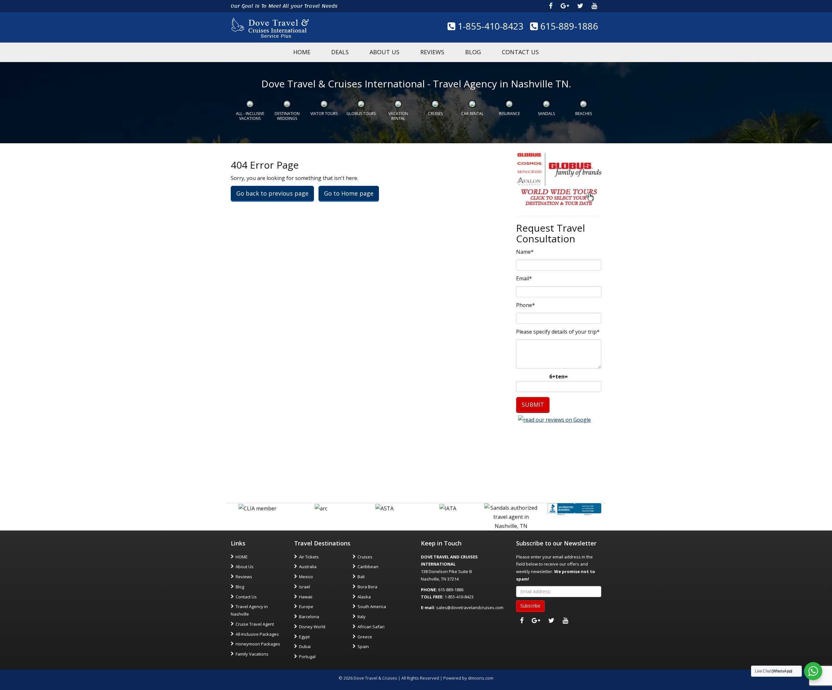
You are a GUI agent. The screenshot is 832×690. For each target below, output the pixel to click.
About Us (384, 52)
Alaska (364, 597)
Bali (361, 577)
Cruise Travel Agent (255, 624)
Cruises (435, 113)
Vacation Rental (398, 116)
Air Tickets (309, 557)
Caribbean (368, 566)
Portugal (307, 656)
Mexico (306, 577)
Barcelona (309, 617)
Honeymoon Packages (258, 644)
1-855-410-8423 (489, 26)
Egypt (304, 637)
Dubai (305, 646)
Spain (363, 646)
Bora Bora (367, 587)
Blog (473, 52)
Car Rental (472, 113)
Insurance (509, 113)
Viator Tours (324, 113)
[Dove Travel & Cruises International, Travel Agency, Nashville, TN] (574, 508)
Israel (304, 587)
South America (372, 606)
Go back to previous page (272, 193)
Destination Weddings (287, 116)
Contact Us (520, 52)
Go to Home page (348, 193)
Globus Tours (361, 113)
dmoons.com (480, 678)
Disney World (312, 627)
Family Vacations (252, 654)
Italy (362, 617)
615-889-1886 (568, 26)
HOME (301, 52)
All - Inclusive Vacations (250, 116)
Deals (340, 52)
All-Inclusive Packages (257, 634)
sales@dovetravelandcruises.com (469, 607)
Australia (308, 566)
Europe (306, 606)
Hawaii (305, 597)
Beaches (583, 113)
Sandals (546, 113)
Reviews (432, 52)
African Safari (371, 627)
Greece (365, 637)
